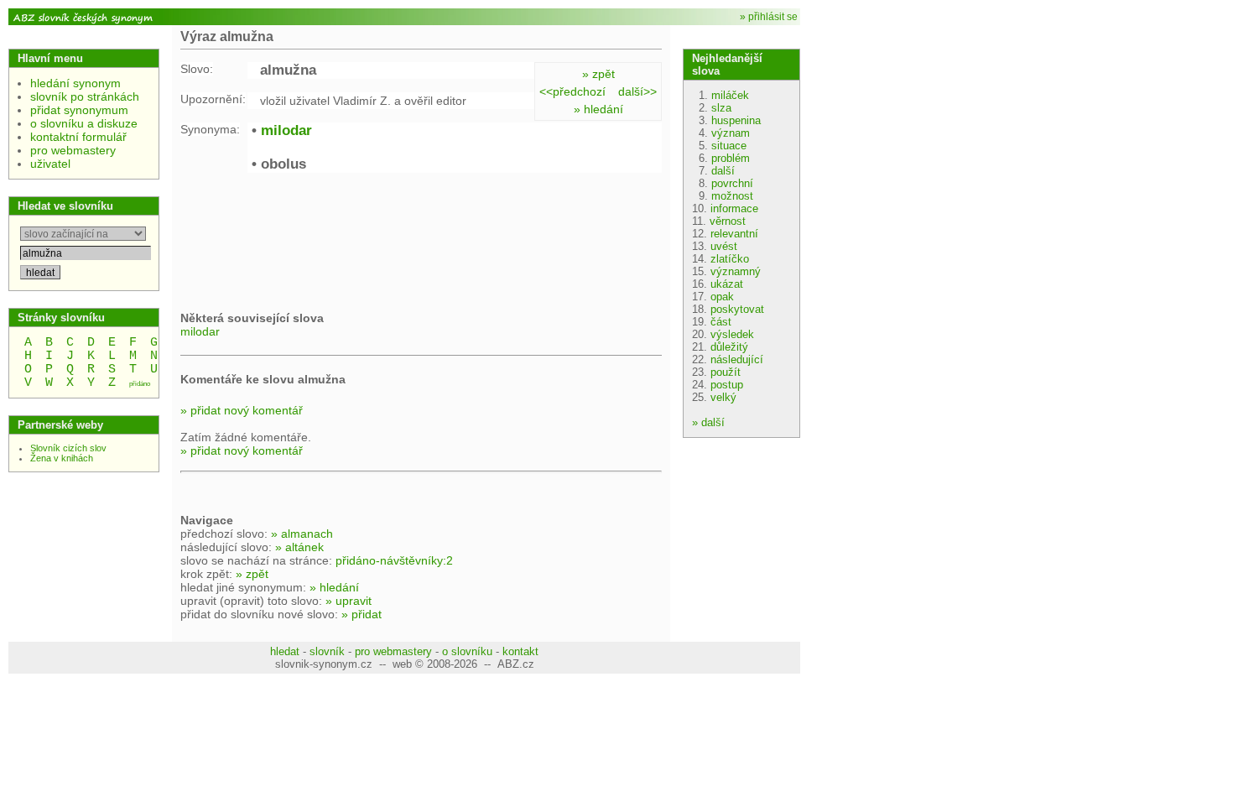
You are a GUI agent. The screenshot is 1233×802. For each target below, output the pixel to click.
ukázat (726, 284)
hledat (284, 651)
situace (729, 145)
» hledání (598, 109)
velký (723, 397)
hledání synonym (75, 83)
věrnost (728, 221)
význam (730, 133)
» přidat (361, 614)
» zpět (598, 74)
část (720, 321)
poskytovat (737, 309)
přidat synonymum (79, 110)
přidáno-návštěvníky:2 (394, 560)
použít (725, 372)
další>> (637, 91)
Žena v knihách (61, 458)
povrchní (732, 183)
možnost (732, 196)
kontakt (520, 651)
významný (735, 271)
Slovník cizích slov (68, 448)
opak (722, 296)
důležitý (729, 347)
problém (730, 158)
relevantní (734, 233)
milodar (286, 130)
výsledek (732, 334)
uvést (723, 246)
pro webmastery (73, 150)
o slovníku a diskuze (84, 123)
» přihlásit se (769, 17)
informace (734, 208)
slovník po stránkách (84, 96)
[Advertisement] (314, 240)
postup (726, 384)
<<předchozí (572, 91)
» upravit (348, 600)
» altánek (299, 547)
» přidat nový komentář (241, 410)
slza (721, 108)
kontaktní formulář (78, 136)
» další (708, 422)
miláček (730, 95)
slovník (327, 651)
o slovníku (467, 651)
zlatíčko (729, 259)
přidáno (139, 384)
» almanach (302, 533)
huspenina (736, 120)
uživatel (50, 163)
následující (736, 359)
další (723, 170)
